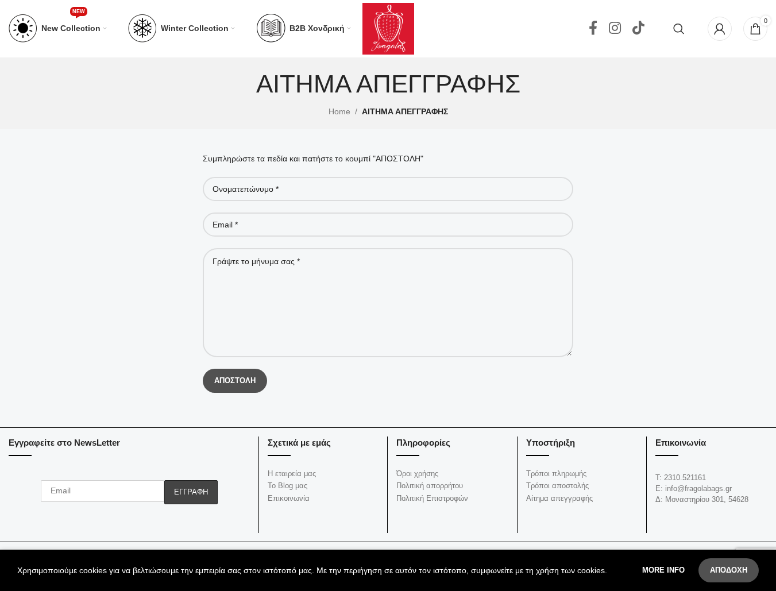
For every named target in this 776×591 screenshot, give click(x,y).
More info (664, 570)
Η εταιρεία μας (292, 473)
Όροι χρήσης (417, 473)
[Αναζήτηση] (678, 28)
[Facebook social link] (593, 29)
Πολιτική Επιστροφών (432, 498)
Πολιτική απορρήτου (429, 485)
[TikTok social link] (638, 29)
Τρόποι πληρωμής (556, 473)
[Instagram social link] (615, 29)
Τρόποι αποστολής (557, 485)
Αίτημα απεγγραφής (559, 498)
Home (339, 111)
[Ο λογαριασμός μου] (720, 28)
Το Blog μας (287, 485)
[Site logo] (388, 28)
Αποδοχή (728, 570)
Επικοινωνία (289, 498)
